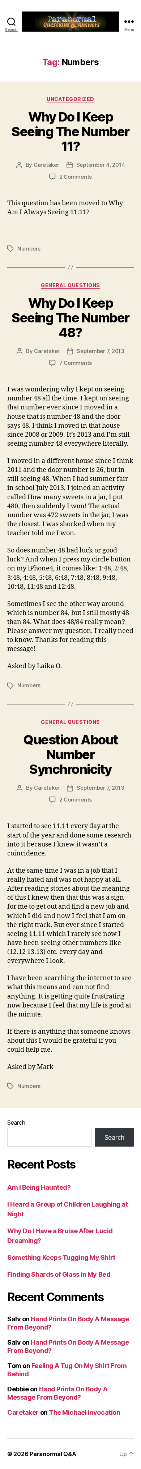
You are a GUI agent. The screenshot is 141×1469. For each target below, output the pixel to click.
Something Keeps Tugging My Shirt (61, 1257)
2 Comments (75, 176)
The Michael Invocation (84, 1412)
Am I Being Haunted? (38, 1187)
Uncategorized (70, 99)
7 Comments (75, 362)
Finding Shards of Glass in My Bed (58, 1274)
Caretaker (46, 164)
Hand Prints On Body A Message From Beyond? (57, 1393)
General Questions (70, 285)
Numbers (28, 248)
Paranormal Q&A (53, 1453)
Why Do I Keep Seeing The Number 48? (70, 317)
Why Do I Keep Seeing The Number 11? (70, 131)
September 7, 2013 (100, 351)
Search (16, 1122)
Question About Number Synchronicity (70, 754)
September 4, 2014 (100, 164)
